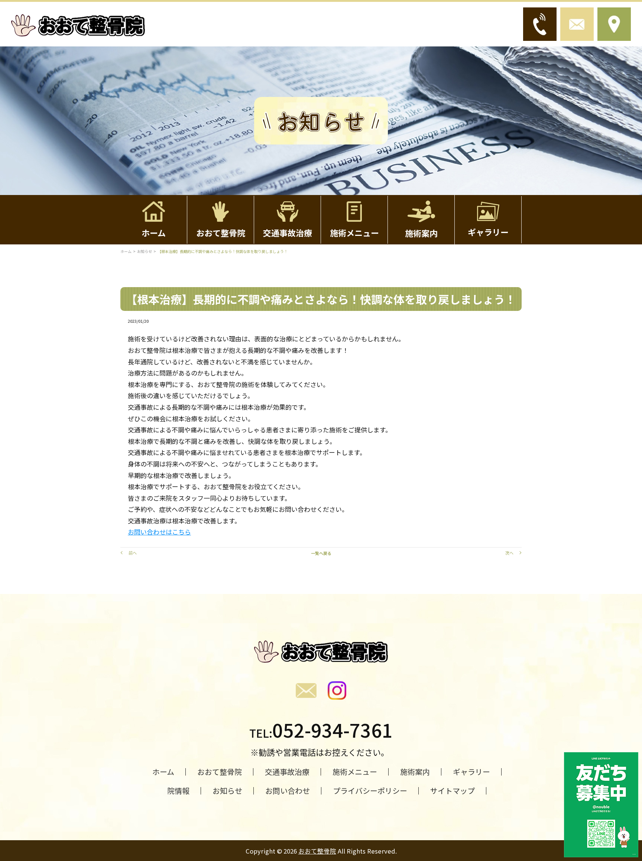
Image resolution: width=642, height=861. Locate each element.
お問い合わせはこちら (159, 531)
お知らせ (144, 251)
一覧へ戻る (321, 553)
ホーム (126, 251)
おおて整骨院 (317, 851)
